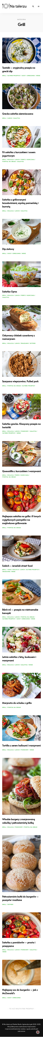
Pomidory (25, 431)
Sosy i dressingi (28, 75)
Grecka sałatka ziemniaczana (17, 113)
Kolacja (10, 159)
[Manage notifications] (38, 1032)
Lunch (9, 118)
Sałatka (16, 118)
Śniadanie (25, 343)
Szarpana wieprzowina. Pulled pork (20, 381)
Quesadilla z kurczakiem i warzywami (21, 471)
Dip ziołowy (8, 248)
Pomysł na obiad (9, 161)
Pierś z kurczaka (28, 159)
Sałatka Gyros (9, 291)
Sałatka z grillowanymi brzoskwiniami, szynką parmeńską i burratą (20, 203)
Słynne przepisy (14, 75)
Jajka (9, 569)
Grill (4, 75)
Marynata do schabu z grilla (17, 702)
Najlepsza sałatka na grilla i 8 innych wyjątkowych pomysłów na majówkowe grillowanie (21, 520)
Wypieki (33, 343)
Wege (38, 75)
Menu (38, 6)
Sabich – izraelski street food (17, 565)
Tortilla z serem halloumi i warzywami (21, 745)
